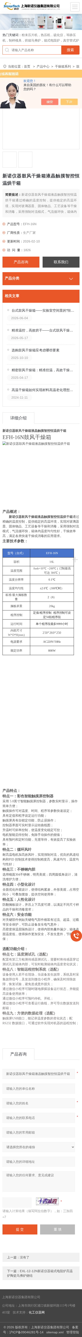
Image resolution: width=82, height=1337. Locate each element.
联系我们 (61, 262)
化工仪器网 (37, 1312)
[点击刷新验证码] (47, 1201)
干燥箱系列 (63, 66)
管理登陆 (72, 1332)
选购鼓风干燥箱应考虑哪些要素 (35, 350)
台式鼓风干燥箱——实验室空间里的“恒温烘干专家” (43, 310)
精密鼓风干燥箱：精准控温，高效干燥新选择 (43, 370)
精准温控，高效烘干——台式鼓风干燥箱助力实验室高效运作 (43, 330)
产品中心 (43, 66)
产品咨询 (21, 262)
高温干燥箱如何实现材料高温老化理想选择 (43, 390)
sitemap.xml (55, 1332)
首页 (27, 66)
